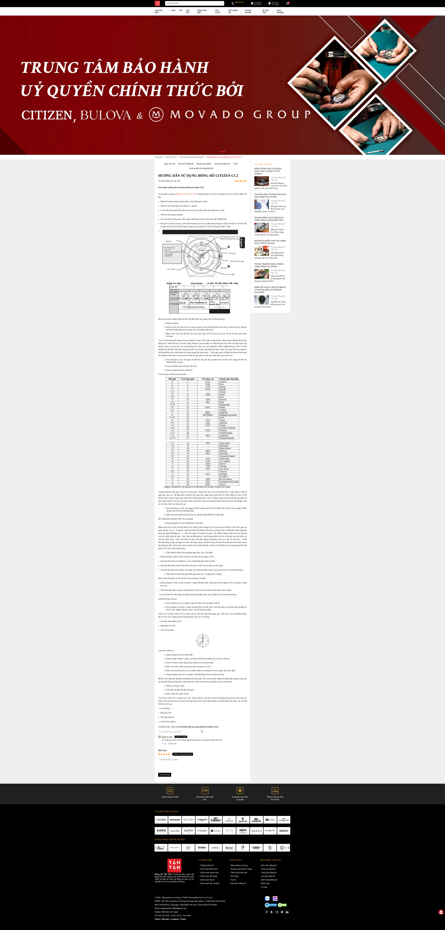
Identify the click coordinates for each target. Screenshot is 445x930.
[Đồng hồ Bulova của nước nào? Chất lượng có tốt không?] (261, 185)
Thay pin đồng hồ (268, 869)
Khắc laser (265, 883)
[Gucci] (256, 831)
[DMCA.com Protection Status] (282, 907)
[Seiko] (283, 831)
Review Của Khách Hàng (241, 869)
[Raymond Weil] (270, 831)
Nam (173, 10)
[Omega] (229, 819)
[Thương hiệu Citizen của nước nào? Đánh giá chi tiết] (261, 209)
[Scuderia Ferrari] (242, 819)
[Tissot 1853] (215, 819)
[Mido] (229, 831)
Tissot (183, 919)
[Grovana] (202, 831)
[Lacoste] (256, 819)
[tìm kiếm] (222, 3)
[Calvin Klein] (174, 831)
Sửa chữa (217, 11)
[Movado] (174, 819)
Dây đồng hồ (233, 11)
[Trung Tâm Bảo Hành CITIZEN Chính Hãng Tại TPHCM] (261, 278)
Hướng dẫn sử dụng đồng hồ (201, 168)
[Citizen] (161, 819)
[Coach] (283, 819)
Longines (175, 919)
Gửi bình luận (165, 775)
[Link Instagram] (277, 913)
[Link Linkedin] (287, 913)
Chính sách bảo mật (239, 873)
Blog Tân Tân (169, 164)
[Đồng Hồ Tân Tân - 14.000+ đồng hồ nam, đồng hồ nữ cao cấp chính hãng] (157, 3)
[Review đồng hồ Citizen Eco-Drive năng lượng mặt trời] (261, 232)
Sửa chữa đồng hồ (222, 164)
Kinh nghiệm (280, 11)
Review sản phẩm (204, 164)
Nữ (180, 10)
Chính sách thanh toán (209, 873)
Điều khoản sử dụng (239, 865)
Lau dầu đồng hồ (268, 876)
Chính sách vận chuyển (209, 883)
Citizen (158, 919)
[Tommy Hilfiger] (270, 819)
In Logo (264, 887)
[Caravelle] (215, 831)
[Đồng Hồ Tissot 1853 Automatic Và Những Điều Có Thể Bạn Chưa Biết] (261, 304)
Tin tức (233, 880)
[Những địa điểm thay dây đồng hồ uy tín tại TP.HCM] (261, 255)
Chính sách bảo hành (209, 869)
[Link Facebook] (267, 913)
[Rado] (161, 831)
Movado (165, 919)
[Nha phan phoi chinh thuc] (222, 85)
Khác (236, 164)
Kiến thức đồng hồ (186, 164)
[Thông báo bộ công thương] (271, 907)
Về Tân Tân (265, 11)
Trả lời (164, 744)
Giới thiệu (235, 876)
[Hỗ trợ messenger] (275, 898)
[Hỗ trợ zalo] (267, 898)
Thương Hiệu (159, 11)
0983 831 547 (239, 2)
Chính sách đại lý (207, 880)
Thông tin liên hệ (207, 865)
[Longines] (202, 819)
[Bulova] (188, 819)
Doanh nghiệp (248, 11)
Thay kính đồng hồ (268, 873)
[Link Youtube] (272, 913)
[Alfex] (188, 831)
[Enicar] (242, 831)
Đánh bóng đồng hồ (269, 880)
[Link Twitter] (282, 913)
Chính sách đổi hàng (208, 876)
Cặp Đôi (188, 11)
